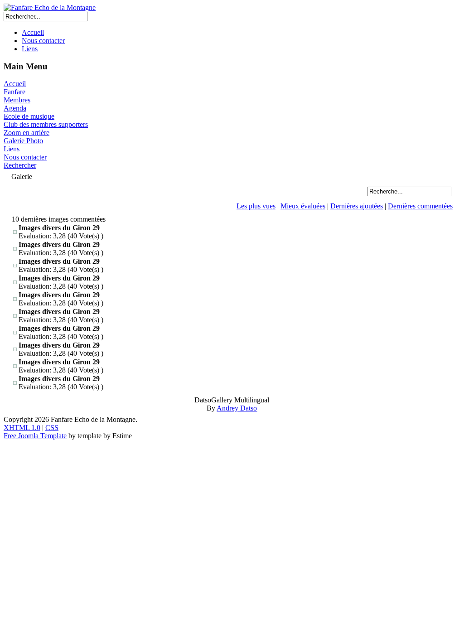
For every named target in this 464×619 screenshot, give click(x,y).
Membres (17, 100)
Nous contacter (43, 40)
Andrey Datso (237, 408)
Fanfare (14, 92)
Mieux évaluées (302, 206)
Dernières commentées (420, 206)
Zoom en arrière (26, 132)
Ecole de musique (29, 116)
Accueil (33, 32)
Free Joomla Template (35, 436)
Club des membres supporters (46, 124)
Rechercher (20, 165)
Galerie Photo (23, 141)
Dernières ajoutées (356, 206)
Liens (30, 49)
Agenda (15, 108)
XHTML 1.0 (22, 427)
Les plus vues (256, 206)
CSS (51, 427)
